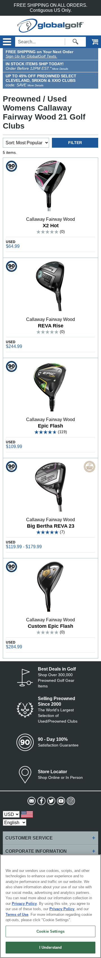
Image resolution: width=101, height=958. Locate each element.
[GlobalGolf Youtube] (60, 801)
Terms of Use (17, 914)
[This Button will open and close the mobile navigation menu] (6, 42)
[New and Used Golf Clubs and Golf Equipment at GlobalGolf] (50, 30)
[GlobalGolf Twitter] (51, 801)
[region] (50, 906)
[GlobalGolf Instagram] (70, 801)
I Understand (50, 947)
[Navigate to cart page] (91, 41)
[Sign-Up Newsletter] (31, 801)
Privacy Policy (24, 903)
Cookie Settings (50, 931)
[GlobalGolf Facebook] (41, 801)
